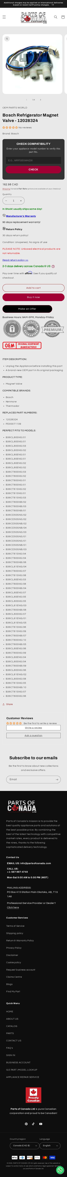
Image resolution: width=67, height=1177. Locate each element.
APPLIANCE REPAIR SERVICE (22, 1077)
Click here (13, 907)
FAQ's (9, 1048)
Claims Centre (14, 977)
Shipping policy (14, 933)
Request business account (20, 970)
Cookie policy (13, 962)
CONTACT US (13, 1041)
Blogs (9, 984)
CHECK (33, 169)
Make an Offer (27, 309)
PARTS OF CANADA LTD (22, 1163)
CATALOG (11, 1026)
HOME (9, 1011)
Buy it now (33, 297)
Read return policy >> (15, 260)
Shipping (6, 189)
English (47, 1146)
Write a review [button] (33, 727)
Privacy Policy (14, 948)
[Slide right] (40, 99)
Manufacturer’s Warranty (21, 216)
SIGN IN (10, 1055)
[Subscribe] (57, 779)
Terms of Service (15, 926)
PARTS (10, 1033)
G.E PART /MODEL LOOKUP (21, 1070)
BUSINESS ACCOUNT (18, 1062)
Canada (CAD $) (21, 1146)
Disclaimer (12, 955)
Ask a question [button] (33, 735)
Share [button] (9, 704)
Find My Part (13, 991)
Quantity (7, 194)
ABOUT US (12, 1019)
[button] (4, 17)
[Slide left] (26, 99)
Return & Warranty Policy (20, 940)
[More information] (53, 266)
